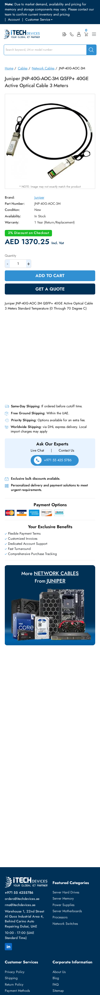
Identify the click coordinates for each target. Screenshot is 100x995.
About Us (59, 972)
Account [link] (14, 19)
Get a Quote (50, 289)
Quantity (10, 255)
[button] (39, 19)
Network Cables (43, 68)
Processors (60, 917)
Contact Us (66, 450)
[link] (72, 34)
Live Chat (37, 450)
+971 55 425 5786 (57, 460)
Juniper (39, 197)
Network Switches (65, 923)
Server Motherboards (67, 911)
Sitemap (58, 990)
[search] (91, 50)
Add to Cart (50, 276)
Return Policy (14, 984)
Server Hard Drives (66, 892)
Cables (22, 68)
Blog (56, 978)
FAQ (56, 984)
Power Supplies (63, 905)
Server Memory (63, 898)
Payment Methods (17, 990)
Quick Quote (64, 34)
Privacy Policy (15, 972)
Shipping (11, 978)
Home (9, 68)
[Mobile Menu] (94, 34)
